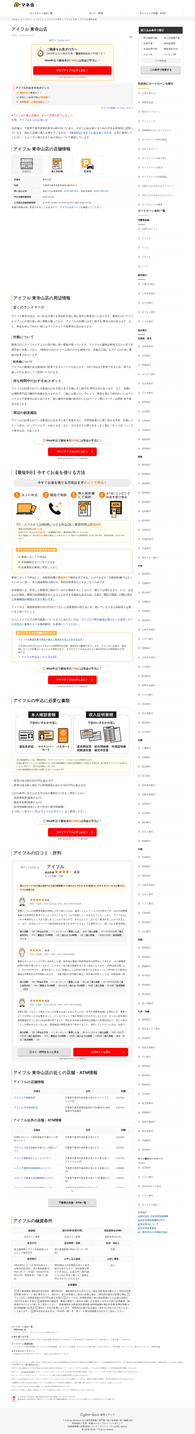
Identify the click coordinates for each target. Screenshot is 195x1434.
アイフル (40, 19)
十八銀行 (146, 1056)
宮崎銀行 (146, 1112)
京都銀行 (146, 757)
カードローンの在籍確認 (154, 176)
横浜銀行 (146, 464)
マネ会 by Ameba (27, 1372)
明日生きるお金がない (62, 1339)
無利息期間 (169, 43)
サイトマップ (106, 1426)
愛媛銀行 (146, 966)
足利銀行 (146, 511)
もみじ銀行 (147, 894)
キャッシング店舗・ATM (152, 13)
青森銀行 (146, 364)
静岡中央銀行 (148, 685)
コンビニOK (170, 54)
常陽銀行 (146, 474)
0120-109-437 (101, 191)
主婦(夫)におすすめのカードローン (27, 1354)
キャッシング (148, 120)
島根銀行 (146, 866)
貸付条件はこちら (32, 1364)
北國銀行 (146, 601)
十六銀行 (146, 666)
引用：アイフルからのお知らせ (29, 119)
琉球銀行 (146, 1149)
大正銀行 (146, 813)
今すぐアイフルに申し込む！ (72, 70)
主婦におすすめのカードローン (157, 186)
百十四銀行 (147, 1003)
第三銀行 (146, 775)
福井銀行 (146, 620)
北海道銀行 (147, 346)
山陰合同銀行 (148, 884)
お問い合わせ (120, 1426)
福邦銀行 (146, 822)
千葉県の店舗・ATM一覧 (72, 1202)
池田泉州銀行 (148, 785)
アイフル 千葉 (70, 19)
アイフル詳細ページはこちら (116, 107)
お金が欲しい (103, 1339)
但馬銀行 (146, 803)
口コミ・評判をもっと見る (44, 1051)
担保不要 (148, 43)
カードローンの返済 (151, 167)
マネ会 (14, 19)
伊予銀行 (146, 975)
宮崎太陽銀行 (148, 1121)
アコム (145, 247)
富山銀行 (146, 592)
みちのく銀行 (148, 374)
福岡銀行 (146, 1019)
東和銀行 (146, 492)
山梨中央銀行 (148, 629)
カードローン (26, 19)
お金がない (126, 1339)
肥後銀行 (146, 1084)
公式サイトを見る (100, 1051)
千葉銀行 (146, 548)
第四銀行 (146, 573)
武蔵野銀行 (147, 539)
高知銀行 (146, 956)
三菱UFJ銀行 (148, 284)
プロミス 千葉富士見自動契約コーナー (33, 1177)
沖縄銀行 (146, 1140)
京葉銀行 (146, 529)
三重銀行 (146, 747)
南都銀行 (146, 840)
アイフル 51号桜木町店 (26, 1107)
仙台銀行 (146, 411)
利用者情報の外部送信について (83, 1426)
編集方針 (128, 1420)
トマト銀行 (147, 903)
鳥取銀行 (146, 875)
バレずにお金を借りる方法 (24, 1339)
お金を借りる (148, 93)
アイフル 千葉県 (54, 19)
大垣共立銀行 (148, 657)
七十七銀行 (147, 392)
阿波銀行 (146, 984)
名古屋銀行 (147, 713)
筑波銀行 (146, 483)
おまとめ (148, 54)
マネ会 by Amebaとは (73, 1420)
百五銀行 (146, 766)
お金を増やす (78, 1339)
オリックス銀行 (149, 1204)
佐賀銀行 (146, 1038)
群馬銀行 (146, 501)
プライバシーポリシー (112, 1423)
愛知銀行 (146, 722)
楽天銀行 (146, 1167)
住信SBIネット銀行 (151, 1186)
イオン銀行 (147, 1195)
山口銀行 (146, 931)
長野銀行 (146, 648)
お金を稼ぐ (115, 1339)
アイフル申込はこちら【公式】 (39, 656)
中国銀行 (146, 857)
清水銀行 (146, 703)
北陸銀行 (146, 610)
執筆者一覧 (116, 1420)
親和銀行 (146, 1065)
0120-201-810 (71, 191)
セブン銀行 (147, 1176)
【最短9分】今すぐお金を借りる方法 (90, 132)
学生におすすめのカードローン (157, 195)
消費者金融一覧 (19, 1329)
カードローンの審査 (151, 204)
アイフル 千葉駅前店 (24, 1097)
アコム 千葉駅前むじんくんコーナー (32, 1158)
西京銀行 (146, 922)
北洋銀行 (146, 355)
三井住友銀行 (148, 293)
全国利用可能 (150, 48)
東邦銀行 (146, 448)
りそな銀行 (147, 321)
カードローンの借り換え (154, 158)
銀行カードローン (150, 111)
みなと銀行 (147, 831)
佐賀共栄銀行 (148, 1047)
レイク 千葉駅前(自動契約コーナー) (32, 1168)
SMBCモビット (149, 228)
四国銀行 (146, 947)
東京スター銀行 (149, 557)
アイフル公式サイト (52, 811)
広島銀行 (146, 912)
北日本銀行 (147, 383)
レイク (145, 266)
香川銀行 (146, 994)
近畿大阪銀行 (148, 794)
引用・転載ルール (91, 1423)
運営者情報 (91, 1420)
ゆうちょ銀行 (148, 312)
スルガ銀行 (147, 694)
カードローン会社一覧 (41, 13)
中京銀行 (146, 731)
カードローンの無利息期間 (24, 1346)
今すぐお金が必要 (44, 1339)
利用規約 (76, 1423)
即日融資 (116, 1346)
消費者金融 (147, 102)
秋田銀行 (146, 402)
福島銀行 (146, 439)
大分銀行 (146, 1093)
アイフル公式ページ (70, 207)
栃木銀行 (146, 520)
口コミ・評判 (96, 13)
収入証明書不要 (172, 37)
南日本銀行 (147, 1131)
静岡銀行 (146, 676)
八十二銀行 (147, 638)
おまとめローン (149, 148)
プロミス (146, 256)
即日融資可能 (150, 37)
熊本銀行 (146, 1075)
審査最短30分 (171, 48)
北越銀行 (146, 583)
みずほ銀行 (147, 302)
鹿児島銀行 (147, 1103)
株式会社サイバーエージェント (70, 1399)
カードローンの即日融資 (154, 139)
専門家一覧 (104, 1420)
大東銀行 (146, 429)
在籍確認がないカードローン (156, 130)
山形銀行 (146, 420)
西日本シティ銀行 (150, 1028)
